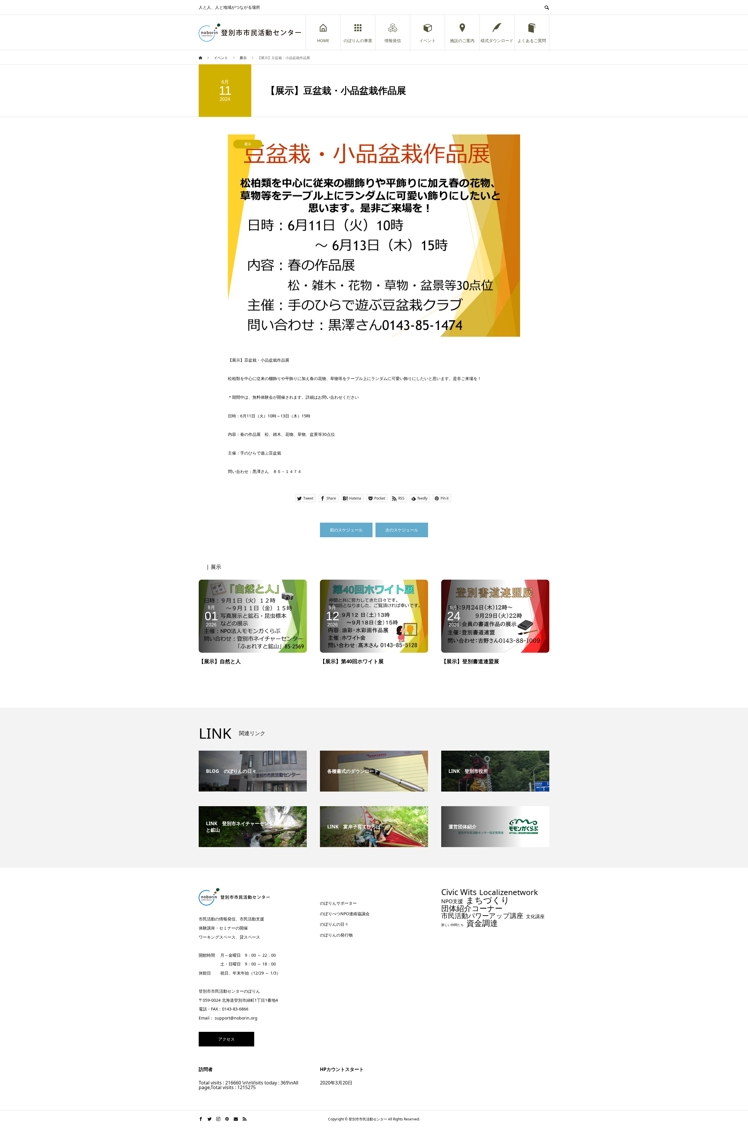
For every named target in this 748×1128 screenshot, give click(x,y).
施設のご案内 (462, 40)
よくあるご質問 (531, 40)
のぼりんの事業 (358, 40)
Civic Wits (459, 892)
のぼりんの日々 (334, 924)
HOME (323, 40)
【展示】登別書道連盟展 (470, 661)
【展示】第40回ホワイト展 (352, 661)
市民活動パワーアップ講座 (482, 915)
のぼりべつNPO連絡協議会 (345, 913)
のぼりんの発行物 (336, 935)
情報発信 (393, 40)
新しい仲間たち (452, 925)
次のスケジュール (401, 530)
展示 (247, 143)
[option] (374, 235)
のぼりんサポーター (338, 903)
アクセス (226, 1039)
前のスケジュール (346, 530)
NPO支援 (452, 901)
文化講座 (535, 916)
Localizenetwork (508, 892)
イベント (427, 40)
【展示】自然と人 (220, 661)
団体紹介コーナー (472, 908)
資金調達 (482, 923)
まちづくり (488, 900)
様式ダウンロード (497, 40)
